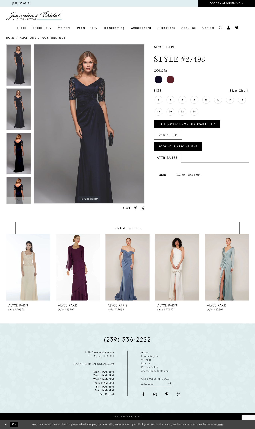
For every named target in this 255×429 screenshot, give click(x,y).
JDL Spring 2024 (53, 37)
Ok (14, 424)
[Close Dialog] (5, 424)
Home (10, 37)
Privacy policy (149, 367)
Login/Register (150, 356)
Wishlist (146, 359)
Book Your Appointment (178, 146)
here (220, 424)
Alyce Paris (28, 37)
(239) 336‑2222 (127, 339)
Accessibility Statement (155, 371)
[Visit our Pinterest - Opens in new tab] (167, 394)
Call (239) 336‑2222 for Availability (187, 124)
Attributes (167, 158)
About (145, 352)
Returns (145, 363)
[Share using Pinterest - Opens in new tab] (136, 208)
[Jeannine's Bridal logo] (34, 15)
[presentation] (28, 267)
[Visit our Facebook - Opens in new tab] (143, 394)
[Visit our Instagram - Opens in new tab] (155, 394)
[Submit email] (169, 384)
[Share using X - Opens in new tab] (142, 208)
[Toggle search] (221, 27)
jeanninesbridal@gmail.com (93, 363)
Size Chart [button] (239, 91)
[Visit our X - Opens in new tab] (179, 394)
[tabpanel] (18, 66)
